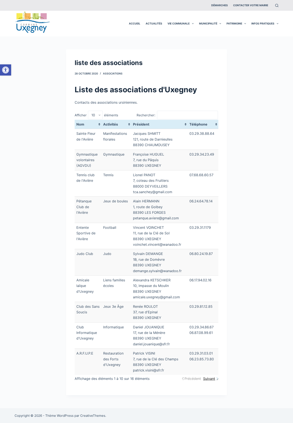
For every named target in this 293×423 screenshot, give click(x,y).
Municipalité (208, 23)
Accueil (134, 23)
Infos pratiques (262, 23)
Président (141, 124)
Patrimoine (234, 23)
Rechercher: (146, 115)
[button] (5, 70)
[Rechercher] (276, 5)
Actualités (154, 23)
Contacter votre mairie (250, 5)
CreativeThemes (92, 416)
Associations (112, 73)
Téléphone (198, 124)
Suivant (209, 378)
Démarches (219, 5)
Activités (110, 124)
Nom (80, 124)
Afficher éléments (96, 115)
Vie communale (179, 23)
